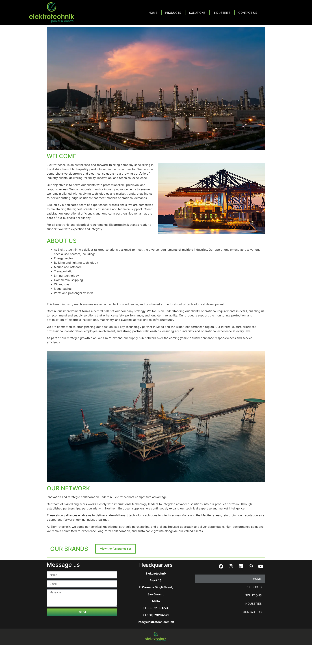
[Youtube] (260, 566)
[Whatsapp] (250, 566)
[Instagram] (230, 566)
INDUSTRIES (221, 12)
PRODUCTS (173, 12)
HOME (153, 12)
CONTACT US (247, 12)
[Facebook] (221, 566)
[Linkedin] (240, 566)
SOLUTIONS (197, 12)
